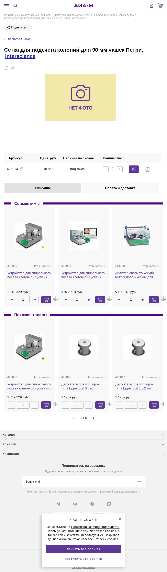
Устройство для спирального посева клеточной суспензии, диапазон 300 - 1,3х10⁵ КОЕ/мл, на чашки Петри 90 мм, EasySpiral (29, 275)
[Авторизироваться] (151, 5)
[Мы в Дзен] (92, 503)
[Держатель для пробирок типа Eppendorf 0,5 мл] (83, 347)
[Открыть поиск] (15, 5)
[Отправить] (138, 482)
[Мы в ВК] (75, 503)
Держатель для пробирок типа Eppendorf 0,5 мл (80, 386)
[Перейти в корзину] (160, 5)
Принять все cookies (83, 549)
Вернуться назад (19, 38)
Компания (10, 454)
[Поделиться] (13, 68)
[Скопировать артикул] (21, 169)
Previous (73, 417)
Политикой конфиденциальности (95, 527)
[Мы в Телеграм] (58, 503)
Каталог (8, 434)
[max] (109, 503)
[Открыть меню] (6, 5)
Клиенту (9, 444)
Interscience (20, 56)
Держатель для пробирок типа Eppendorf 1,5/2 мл (134, 386)
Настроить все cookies (83, 559)
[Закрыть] (120, 518)
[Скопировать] (6, 68)
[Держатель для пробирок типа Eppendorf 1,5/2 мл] (137, 347)
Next (93, 417)
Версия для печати (83, 567)
